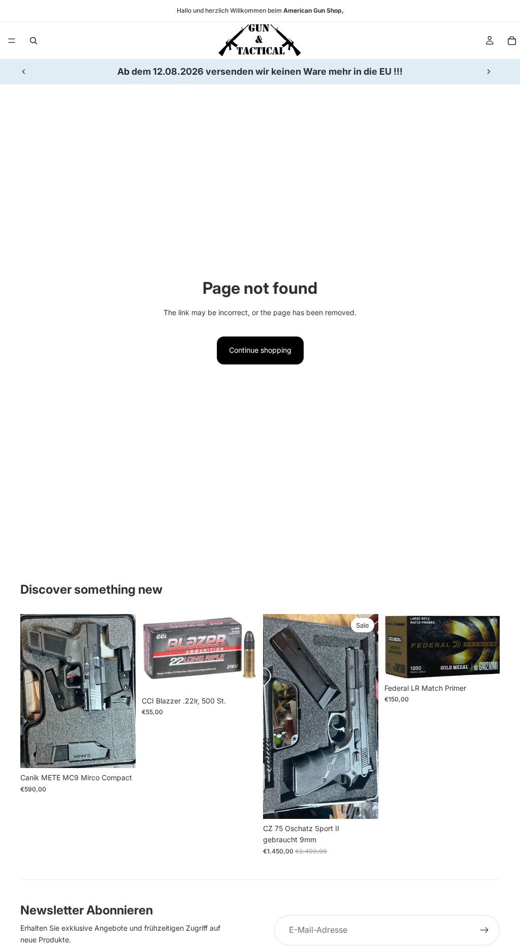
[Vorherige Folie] (24, 71)
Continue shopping (260, 350)
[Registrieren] (484, 930)
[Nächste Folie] (488, 71)
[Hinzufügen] (120, 753)
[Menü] (11, 40)
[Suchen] (33, 40)
